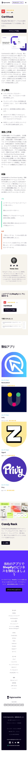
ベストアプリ (14, 662)
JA (16, 704)
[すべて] (14, 651)
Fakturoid (14, 643)
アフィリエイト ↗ (14, 623)
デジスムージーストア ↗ (14, 615)
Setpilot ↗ (14, 649)
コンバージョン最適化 (14, 626)
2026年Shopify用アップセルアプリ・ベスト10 (12, 323)
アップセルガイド (14, 670)
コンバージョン (23, 325)
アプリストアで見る (14, 31)
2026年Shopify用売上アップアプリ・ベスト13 (12, 327)
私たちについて (14, 680)
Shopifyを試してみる (18, 2)
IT (19, 704)
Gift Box (14, 638)
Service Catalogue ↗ (14, 628)
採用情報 (14, 683)
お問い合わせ (14, 685)
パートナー (14, 688)
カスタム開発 (14, 621)
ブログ (13, 659)
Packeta (14, 646)
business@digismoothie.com (14, 739)
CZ (22, 704)
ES (13, 704)
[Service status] (13, 745)
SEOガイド (14, 667)
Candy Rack (14, 635)
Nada (14, 641)
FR (8, 704)
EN (5, 704)
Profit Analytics (14, 618)
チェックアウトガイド (14, 664)
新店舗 (13, 613)
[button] (26, 2)
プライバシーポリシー (12, 723)
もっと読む (5, 543)
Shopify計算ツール (14, 672)
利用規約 (19, 723)
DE (11, 704)
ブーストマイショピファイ (14, 589)
